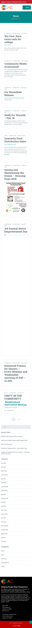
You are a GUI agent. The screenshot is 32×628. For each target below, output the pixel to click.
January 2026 (4, 475)
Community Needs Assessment (15, 65)
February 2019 (4, 526)
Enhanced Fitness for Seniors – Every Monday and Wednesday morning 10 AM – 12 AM (15, 373)
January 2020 (4, 514)
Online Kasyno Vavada (6, 444)
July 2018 (3, 537)
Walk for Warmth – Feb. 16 (15, 116)
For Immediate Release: (13, 93)
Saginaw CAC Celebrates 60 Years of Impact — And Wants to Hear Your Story (15, 453)
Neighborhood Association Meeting (15, 403)
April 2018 (3, 541)
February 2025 (4, 486)
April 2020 (3, 506)
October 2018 (4, 529)
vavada (3, 566)
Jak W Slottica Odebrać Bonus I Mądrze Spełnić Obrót (14, 440)
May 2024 (3, 494)
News (2, 555)
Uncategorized (7, 33)
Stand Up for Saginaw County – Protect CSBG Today (14, 448)
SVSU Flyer (7, 45)
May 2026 (3, 467)
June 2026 (3, 463)
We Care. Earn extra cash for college (12, 39)
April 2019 (3, 522)
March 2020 (4, 510)
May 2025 (3, 478)
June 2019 (3, 518)
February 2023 (4, 498)
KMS (19, 625)
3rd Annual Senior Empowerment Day (15, 230)
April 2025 (3, 482)
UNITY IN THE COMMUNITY (13, 397)
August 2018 (4, 533)
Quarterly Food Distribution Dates (15, 140)
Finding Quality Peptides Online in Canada (11, 436)
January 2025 (4, 490)
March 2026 (4, 471)
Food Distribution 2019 (10, 144)
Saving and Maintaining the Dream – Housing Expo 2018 (14, 174)
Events (5, 135)
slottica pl (3, 558)
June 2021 (3, 502)
